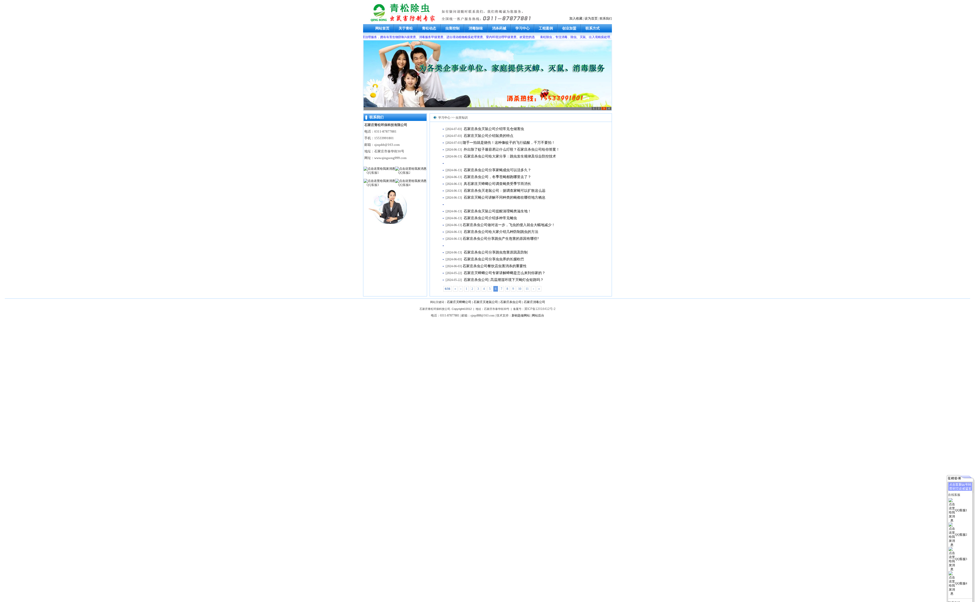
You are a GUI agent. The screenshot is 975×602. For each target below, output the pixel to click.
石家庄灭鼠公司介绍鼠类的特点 (488, 136)
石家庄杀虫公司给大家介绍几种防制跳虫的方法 (500, 232)
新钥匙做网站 (521, 315)
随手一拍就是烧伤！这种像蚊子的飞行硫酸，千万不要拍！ (509, 143)
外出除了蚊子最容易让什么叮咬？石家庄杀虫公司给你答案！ (511, 149)
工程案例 (546, 28)
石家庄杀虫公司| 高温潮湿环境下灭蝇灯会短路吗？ (503, 280)
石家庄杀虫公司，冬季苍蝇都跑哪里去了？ (497, 177)
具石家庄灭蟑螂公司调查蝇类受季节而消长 (497, 184)
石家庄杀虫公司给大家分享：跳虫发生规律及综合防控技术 (509, 156)
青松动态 (429, 28)
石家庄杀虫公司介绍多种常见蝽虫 (490, 218)
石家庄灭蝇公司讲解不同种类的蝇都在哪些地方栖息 (504, 197)
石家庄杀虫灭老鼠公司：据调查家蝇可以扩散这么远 (504, 191)
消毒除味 (476, 28)
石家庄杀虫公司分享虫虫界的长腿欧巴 (493, 259)
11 (527, 289)
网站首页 (382, 28)
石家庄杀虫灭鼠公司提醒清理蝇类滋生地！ (497, 211)
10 (519, 289)
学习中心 (522, 28)
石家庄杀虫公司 (511, 302)
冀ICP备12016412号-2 (540, 309)
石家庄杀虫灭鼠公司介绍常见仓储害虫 (493, 129)
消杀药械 (499, 28)
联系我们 (606, 18)
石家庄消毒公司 (534, 302)
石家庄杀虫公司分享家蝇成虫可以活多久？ (497, 170)
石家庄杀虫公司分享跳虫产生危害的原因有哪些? (501, 239)
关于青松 (406, 28)
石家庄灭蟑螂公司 (459, 302)
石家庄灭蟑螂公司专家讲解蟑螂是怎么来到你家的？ (504, 273)
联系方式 (593, 28)
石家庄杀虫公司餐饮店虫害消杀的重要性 (495, 266)
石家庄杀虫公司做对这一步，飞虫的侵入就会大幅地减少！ (509, 225)
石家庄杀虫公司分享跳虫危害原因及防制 (495, 252)
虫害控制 (452, 28)
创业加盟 (569, 28)
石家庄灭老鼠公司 (486, 302)
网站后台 (538, 315)
